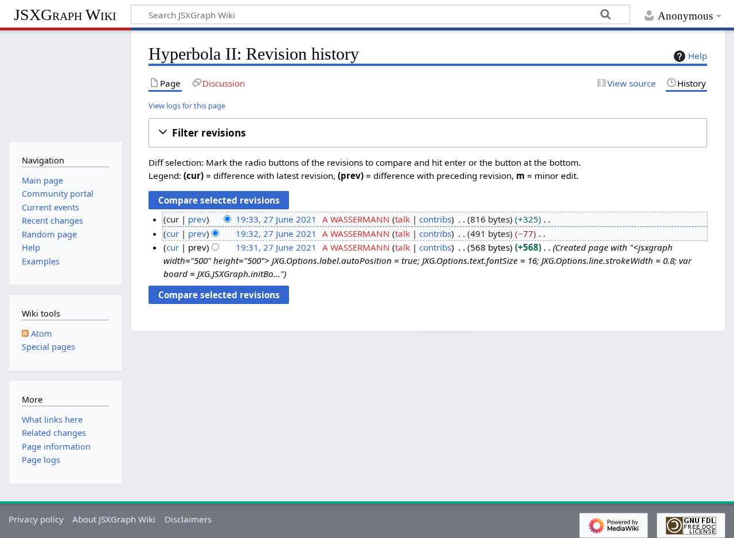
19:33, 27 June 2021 (276, 219)
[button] (427, 133)
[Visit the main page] (65, 84)
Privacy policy (36, 519)
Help (697, 55)
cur (172, 233)
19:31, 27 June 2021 (276, 247)
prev (197, 219)
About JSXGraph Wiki (113, 519)
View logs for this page (187, 105)
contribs (435, 219)
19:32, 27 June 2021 (276, 233)
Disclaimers (188, 519)
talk (402, 219)
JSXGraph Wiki (65, 15)
